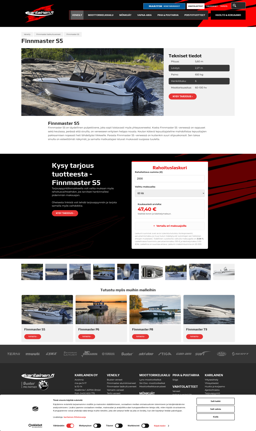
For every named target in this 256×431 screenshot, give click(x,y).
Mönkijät (125, 15)
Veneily (77, 15)
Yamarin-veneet (115, 390)
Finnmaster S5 (73, 34)
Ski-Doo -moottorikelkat (152, 383)
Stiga (175, 379)
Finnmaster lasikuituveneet (48, 34)
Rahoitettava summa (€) (149, 172)
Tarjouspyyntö (212, 393)
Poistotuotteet (194, 15)
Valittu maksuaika (145, 186)
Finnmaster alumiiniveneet (121, 383)
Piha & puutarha (168, 15)
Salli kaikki (216, 401)
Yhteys (223, 6)
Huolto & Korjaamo (228, 15)
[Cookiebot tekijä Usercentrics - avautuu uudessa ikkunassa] (35, 426)
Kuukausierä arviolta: (149, 204)
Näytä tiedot (159, 426)
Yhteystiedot (212, 383)
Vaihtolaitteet (195, 6)
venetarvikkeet (171, 6)
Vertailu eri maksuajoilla (171, 225)
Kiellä (215, 417)
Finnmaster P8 (142, 329)
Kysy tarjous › (183, 96)
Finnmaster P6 (88, 329)
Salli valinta (215, 409)
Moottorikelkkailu (100, 15)
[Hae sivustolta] (234, 5)
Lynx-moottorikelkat (150, 379)
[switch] (97, 426)
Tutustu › (32, 337)
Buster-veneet (115, 379)
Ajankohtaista (212, 390)
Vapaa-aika (144, 15)
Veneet (176, 391)
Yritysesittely (211, 379)
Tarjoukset (212, 6)
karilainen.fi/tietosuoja (75, 417)
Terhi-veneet (114, 393)
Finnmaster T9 (196, 329)
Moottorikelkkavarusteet (152, 386)
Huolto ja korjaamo (215, 386)
